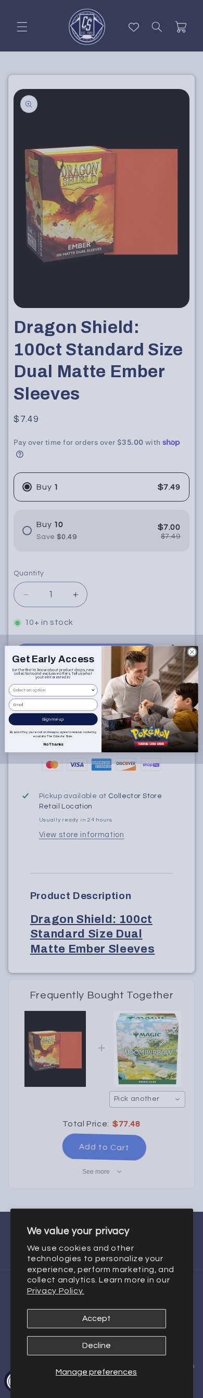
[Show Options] (93, 690)
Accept (96, 1318)
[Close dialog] (192, 652)
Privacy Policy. (55, 1291)
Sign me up (53, 719)
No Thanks (53, 743)
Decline (96, 1345)
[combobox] (52, 690)
